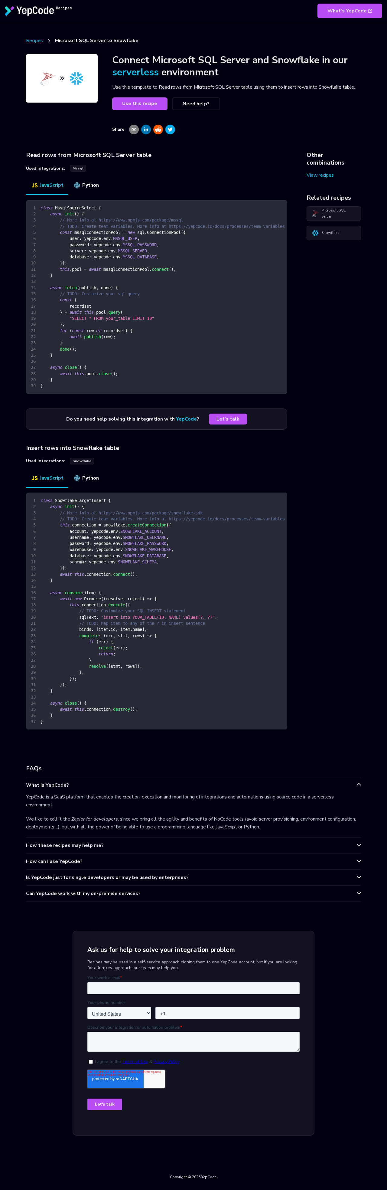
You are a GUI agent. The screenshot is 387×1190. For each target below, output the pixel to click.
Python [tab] (90, 185)
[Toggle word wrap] (269, 207)
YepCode (186, 419)
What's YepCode (347, 11)
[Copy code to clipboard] (280, 207)
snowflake (82, 461)
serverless (135, 72)
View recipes (320, 175)
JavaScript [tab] (51, 185)
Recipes (34, 40)
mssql (78, 168)
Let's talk (227, 419)
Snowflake (330, 232)
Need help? (196, 103)
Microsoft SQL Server (333, 213)
